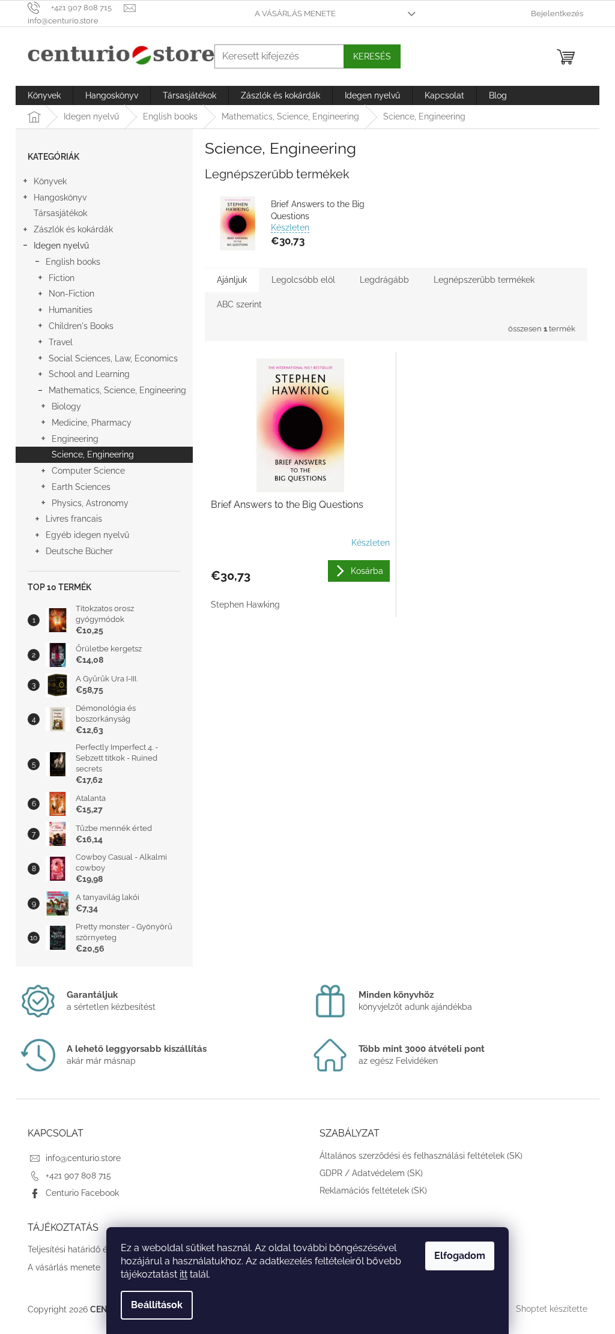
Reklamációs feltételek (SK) (373, 1190)
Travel (61, 342)
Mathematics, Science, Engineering (117, 390)
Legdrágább (384, 280)
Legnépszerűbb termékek (484, 280)
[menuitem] (44, 95)
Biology (66, 406)
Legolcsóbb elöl (303, 280)
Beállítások (157, 1305)
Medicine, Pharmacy (92, 422)
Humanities (70, 310)
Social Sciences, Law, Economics (113, 358)
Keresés (372, 56)
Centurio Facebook (82, 1193)
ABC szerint (239, 304)
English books (73, 262)
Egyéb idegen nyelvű (87, 535)
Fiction (61, 278)
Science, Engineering (93, 454)
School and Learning (89, 374)
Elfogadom (459, 1255)
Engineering (75, 439)
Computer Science (88, 470)
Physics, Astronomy (90, 503)
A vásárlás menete (295, 13)
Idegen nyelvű (61, 245)
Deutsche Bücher (79, 551)
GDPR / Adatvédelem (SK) (371, 1173)
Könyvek (50, 181)
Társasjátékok (60, 213)
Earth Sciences (81, 487)
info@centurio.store (83, 1158)
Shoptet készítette (551, 1309)
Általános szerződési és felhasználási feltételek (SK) (421, 1155)
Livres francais (74, 519)
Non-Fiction (71, 293)
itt (183, 1274)
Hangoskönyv (60, 197)
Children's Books (81, 326)
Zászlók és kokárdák (73, 229)
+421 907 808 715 (78, 1175)
